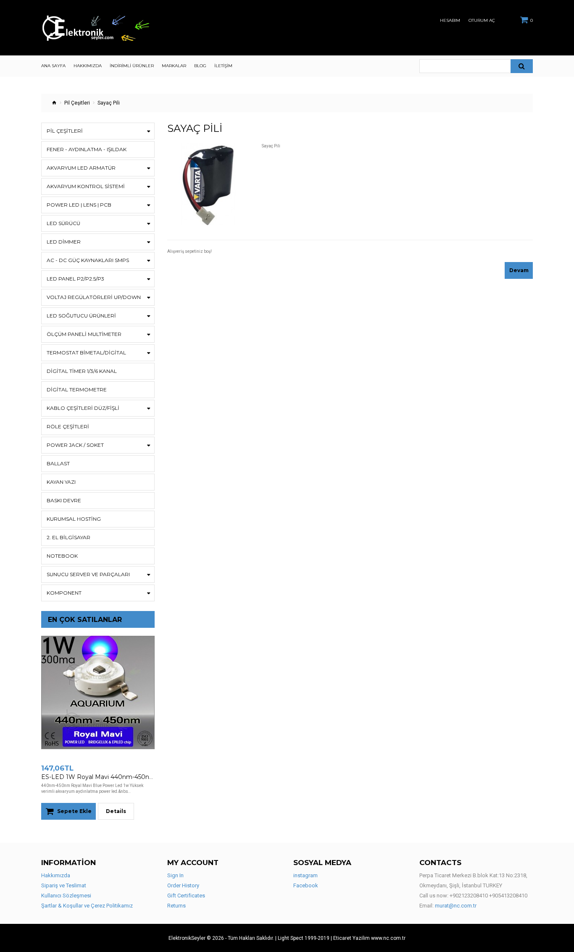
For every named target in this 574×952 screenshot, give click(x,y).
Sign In (175, 875)
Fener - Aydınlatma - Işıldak (86, 149)
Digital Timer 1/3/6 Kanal (82, 371)
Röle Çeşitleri (68, 426)
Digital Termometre (77, 389)
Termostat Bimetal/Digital (86, 352)
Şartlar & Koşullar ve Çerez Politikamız (87, 905)
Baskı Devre (64, 500)
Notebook (62, 556)
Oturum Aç (482, 20)
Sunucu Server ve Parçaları (88, 574)
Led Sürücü (63, 223)
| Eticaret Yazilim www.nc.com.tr (368, 938)
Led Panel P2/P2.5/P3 (75, 278)
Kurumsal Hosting (74, 519)
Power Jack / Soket (75, 445)
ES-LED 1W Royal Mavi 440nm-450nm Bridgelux (113, 777)
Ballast (58, 463)
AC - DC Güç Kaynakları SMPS (88, 260)
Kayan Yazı (61, 482)
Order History (183, 885)
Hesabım (450, 20)
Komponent (64, 593)
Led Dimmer (64, 242)
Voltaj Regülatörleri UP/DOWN (94, 297)
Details (116, 811)
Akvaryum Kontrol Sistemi (86, 186)
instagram (305, 875)
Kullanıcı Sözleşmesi (66, 895)
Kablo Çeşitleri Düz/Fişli (83, 408)
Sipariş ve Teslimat (63, 885)
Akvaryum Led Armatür (81, 168)
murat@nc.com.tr (456, 905)
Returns (176, 905)
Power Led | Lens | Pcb (79, 205)
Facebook (305, 885)
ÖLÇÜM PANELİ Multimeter (84, 334)
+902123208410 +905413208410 (488, 895)
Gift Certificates (186, 895)
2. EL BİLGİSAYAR (68, 537)
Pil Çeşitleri (77, 103)
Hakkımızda (55, 875)
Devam (519, 270)
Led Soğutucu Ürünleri (81, 315)
